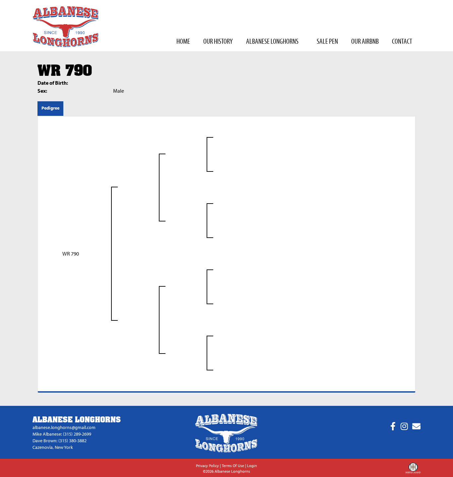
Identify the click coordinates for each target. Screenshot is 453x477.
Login (252, 465)
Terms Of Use (233, 465)
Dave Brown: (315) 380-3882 (59, 441)
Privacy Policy (207, 465)
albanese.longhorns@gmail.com (64, 427)
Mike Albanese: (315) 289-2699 (61, 434)
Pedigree (50, 108)
